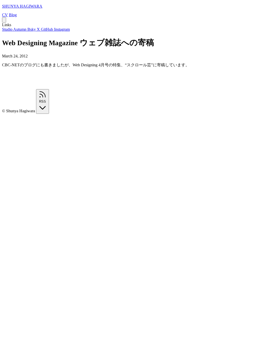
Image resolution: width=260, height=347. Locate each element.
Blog (13, 15)
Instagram (62, 29)
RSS (42, 101)
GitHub (47, 29)
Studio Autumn (14, 29)
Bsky (32, 29)
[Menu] (4, 20)
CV (5, 15)
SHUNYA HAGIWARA (22, 6)
